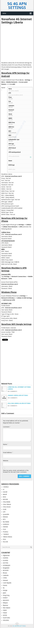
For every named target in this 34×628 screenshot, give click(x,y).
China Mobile (6, 502)
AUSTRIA (5, 563)
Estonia (5, 585)
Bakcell (5, 494)
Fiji (3, 588)
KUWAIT (5, 598)
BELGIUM (5, 570)
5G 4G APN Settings (17, 5)
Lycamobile (6, 514)
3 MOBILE (6, 487)
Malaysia (5, 603)
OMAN (5, 610)
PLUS (4, 529)
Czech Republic (7, 583)
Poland (5, 613)
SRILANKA (6, 620)
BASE (4, 497)
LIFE (4, 512)
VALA (4, 539)
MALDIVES (6, 600)
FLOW (4, 509)
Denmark (5, 580)
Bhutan (5, 573)
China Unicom (7, 507)
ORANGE (5, 527)
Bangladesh (6, 568)
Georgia (5, 590)
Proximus (5, 532)
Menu (4, 13)
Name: (5, 444)
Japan (4, 593)
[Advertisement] (17, 42)
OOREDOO (6, 524)
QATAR (5, 615)
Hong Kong (6, 595)
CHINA (5, 578)
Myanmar (5, 605)
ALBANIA (5, 558)
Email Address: (8, 452)
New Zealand (6, 608)
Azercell (5, 492)
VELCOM (5, 542)
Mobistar (5, 517)
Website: (5, 460)
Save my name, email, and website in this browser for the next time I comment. (16, 471)
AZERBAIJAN (6, 565)
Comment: (6, 427)
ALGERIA (5, 560)
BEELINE (5, 499)
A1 (3, 489)
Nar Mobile (6, 522)
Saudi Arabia (6, 617)
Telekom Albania (7, 537)
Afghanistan (6, 555)
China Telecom (7, 504)
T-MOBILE (6, 534)
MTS (4, 519)
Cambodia (5, 575)
